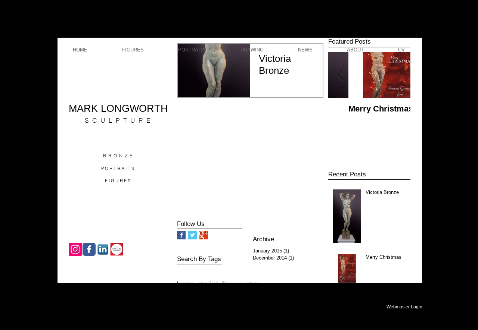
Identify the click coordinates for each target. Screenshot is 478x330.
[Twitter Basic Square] (192, 235)
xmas (226, 295)
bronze (185, 283)
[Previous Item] (340, 75)
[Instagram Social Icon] (75, 249)
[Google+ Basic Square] (203, 235)
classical (208, 283)
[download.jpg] (102, 249)
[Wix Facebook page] (89, 249)
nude (183, 295)
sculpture (204, 295)
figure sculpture (240, 283)
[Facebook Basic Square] (181, 235)
